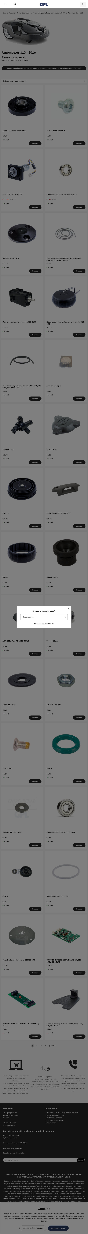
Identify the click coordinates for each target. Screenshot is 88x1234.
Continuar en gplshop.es (44, 623)
